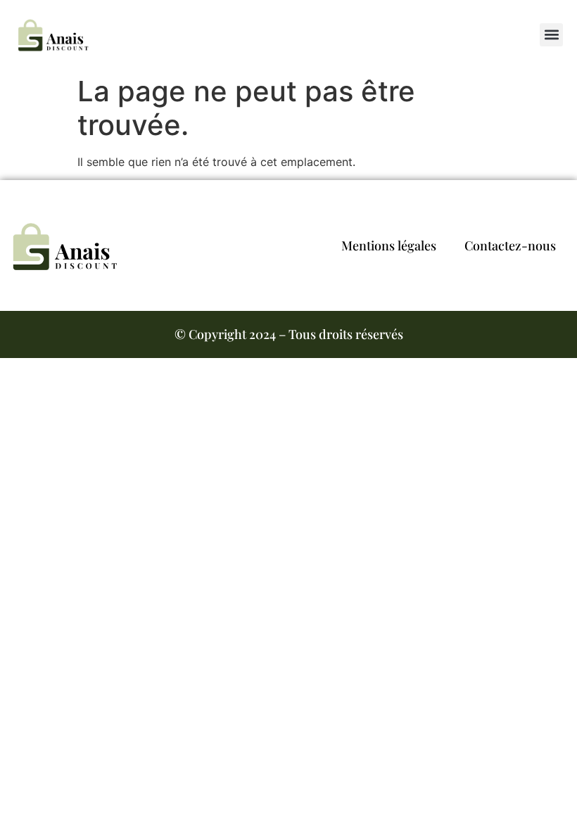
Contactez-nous (510, 245)
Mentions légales (388, 245)
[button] (551, 34)
